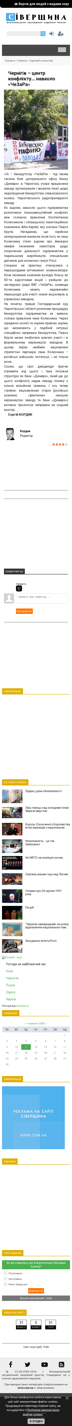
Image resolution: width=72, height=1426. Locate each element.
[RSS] (61, 1365)
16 (7, 1052)
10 (16, 1047)
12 (35, 1047)
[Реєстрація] (60, 34)
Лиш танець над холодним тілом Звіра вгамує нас (47, 809)
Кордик (25, 431)
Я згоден (36, 1421)
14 (55, 1047)
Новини (22, 60)
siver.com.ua (25, 1388)
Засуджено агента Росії (41, 940)
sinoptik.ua (22, 1005)
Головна (10, 60)
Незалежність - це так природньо (39, 842)
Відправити (24, 611)
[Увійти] (50, 34)
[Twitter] (27, 1365)
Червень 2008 (36, 1023)
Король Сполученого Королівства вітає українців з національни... (47, 826)
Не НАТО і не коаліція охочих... (45, 857)
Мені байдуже (18, 1284)
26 (35, 1058)
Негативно (15, 1279)
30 (7, 1064)
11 (26, 1047)
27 (45, 1058)
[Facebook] (10, 1365)
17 (16, 1052)
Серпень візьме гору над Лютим (46, 874)
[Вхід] (19, 588)
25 (26, 1058)
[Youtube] (44, 1365)
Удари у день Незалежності (43, 791)
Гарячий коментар (41, 60)
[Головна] (36, 22)
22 (64, 1052)
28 (55, 1058)
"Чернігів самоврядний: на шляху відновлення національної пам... (47, 926)
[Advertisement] (36, 480)
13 (45, 1047)
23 (7, 1058)
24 (16, 1058)
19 (35, 1052)
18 (26, 1052)
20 (45, 1052)
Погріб (29, 907)
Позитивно (15, 1273)
